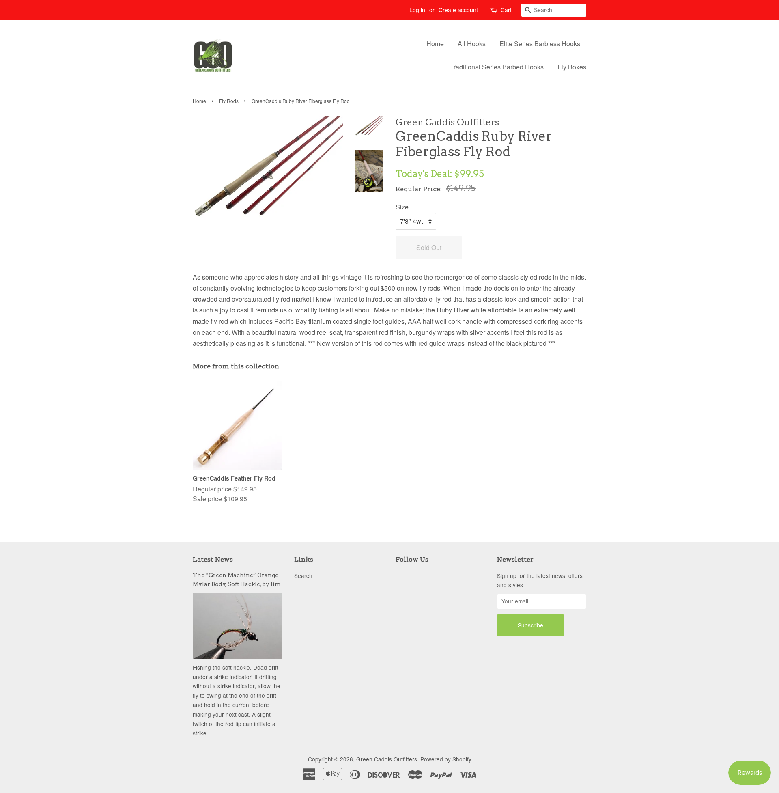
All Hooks (472, 43)
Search (303, 575)
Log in (417, 10)
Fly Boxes (571, 66)
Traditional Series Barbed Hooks (497, 66)
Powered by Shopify (445, 759)
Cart (506, 10)
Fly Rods (229, 100)
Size (402, 206)
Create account (458, 10)
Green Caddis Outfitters (386, 759)
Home (435, 43)
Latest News (213, 559)
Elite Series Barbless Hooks (539, 43)
